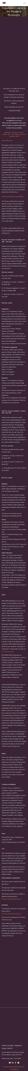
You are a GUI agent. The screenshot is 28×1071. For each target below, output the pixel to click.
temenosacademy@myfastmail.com (11, 899)
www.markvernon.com (8, 651)
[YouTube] (10, 1063)
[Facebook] (15, 1063)
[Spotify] (18, 1063)
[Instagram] (13, 1063)
